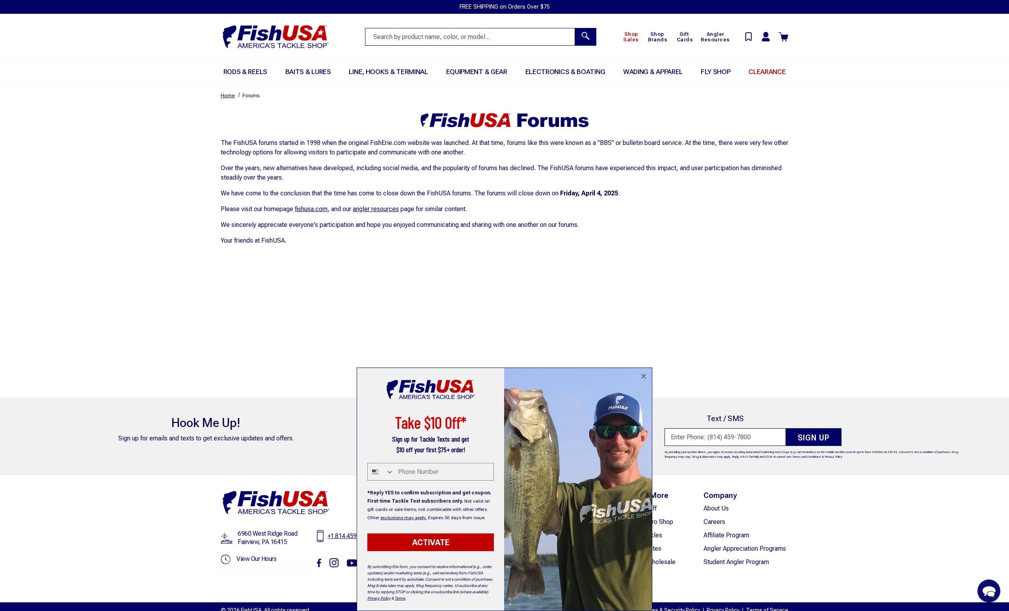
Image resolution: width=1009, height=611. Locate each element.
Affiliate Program (726, 535)
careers (714, 522)
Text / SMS (725, 418)
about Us (716, 508)
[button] (988, 590)
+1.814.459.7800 (350, 536)
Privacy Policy (833, 457)
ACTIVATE (430, 542)
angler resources (376, 209)
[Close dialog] (643, 376)
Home (228, 95)
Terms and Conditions (806, 457)
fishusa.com (311, 209)
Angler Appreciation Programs (745, 548)
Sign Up (814, 437)
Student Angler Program (736, 562)
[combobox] (381, 471)
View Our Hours (256, 559)
